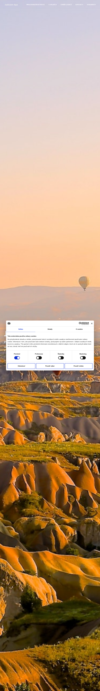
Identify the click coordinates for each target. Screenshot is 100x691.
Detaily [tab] (50, 329)
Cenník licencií (66, 5)
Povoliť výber (50, 366)
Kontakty (79, 5)
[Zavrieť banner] (91, 323)
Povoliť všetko (78, 366)
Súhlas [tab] (20, 329)
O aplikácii (53, 5)
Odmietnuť (21, 366)
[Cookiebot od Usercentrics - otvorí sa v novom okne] (80, 323)
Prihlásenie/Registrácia (35, 5)
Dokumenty (91, 5)
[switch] (39, 357)
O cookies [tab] (79, 329)
